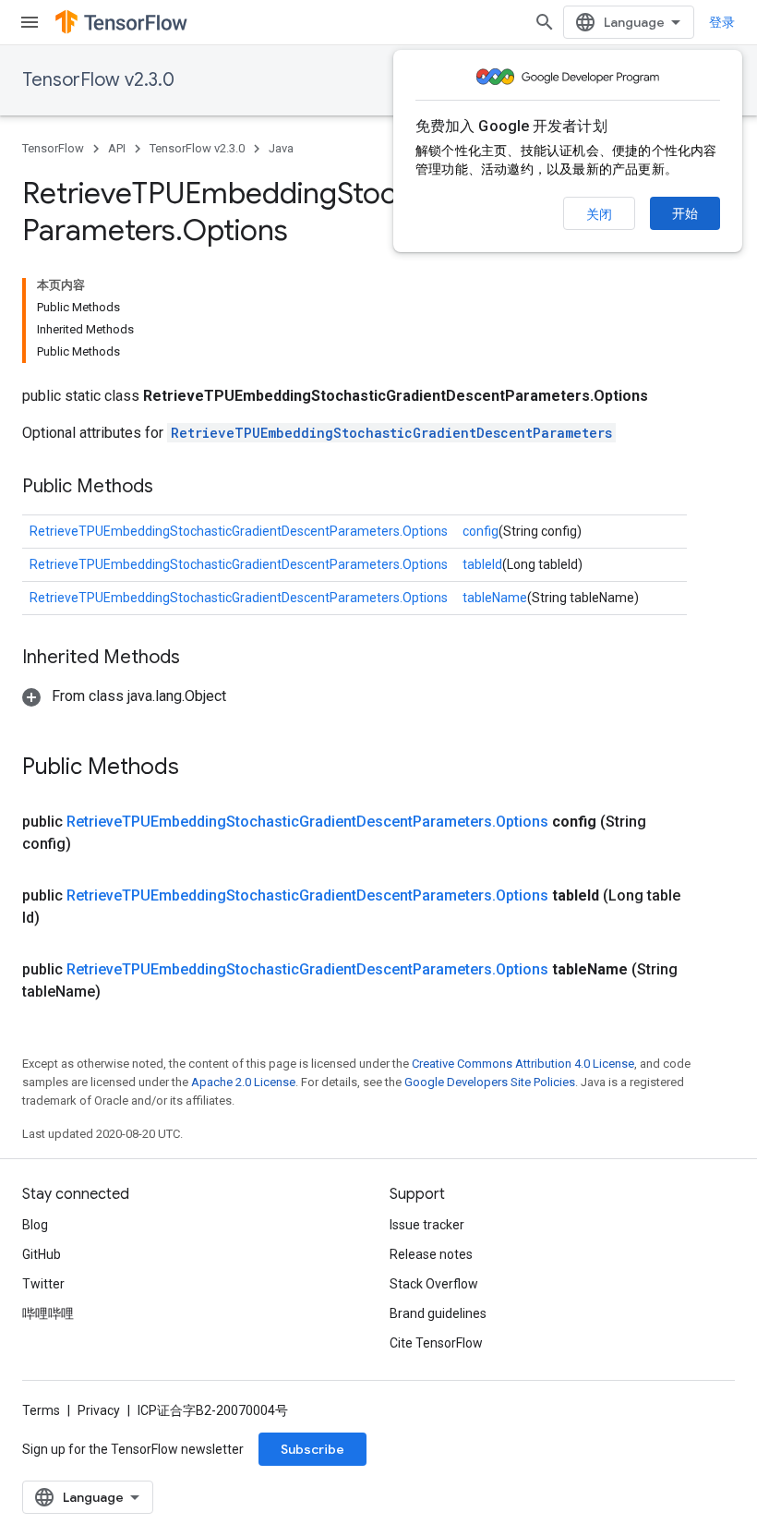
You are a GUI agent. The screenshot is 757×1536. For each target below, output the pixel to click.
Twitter (43, 1283)
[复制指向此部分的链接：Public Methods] (171, 488)
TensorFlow (53, 148)
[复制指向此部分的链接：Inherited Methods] (198, 658)
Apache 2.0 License (243, 1082)
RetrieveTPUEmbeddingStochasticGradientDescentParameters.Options (239, 531)
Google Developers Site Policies (489, 1082)
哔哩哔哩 (48, 1313)
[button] (124, 696)
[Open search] (545, 22)
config (481, 531)
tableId (482, 564)
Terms (41, 1410)
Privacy (99, 1410)
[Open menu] (29, 22)
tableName (495, 597)
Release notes (431, 1254)
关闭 (599, 214)
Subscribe (312, 1449)
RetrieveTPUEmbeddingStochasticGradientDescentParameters (391, 432)
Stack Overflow (434, 1283)
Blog (35, 1224)
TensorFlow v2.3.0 (98, 79)
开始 (685, 213)
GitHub (41, 1254)
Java (281, 148)
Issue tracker (427, 1224)
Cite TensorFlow (436, 1343)
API (117, 148)
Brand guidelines (438, 1313)
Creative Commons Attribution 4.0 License (523, 1063)
